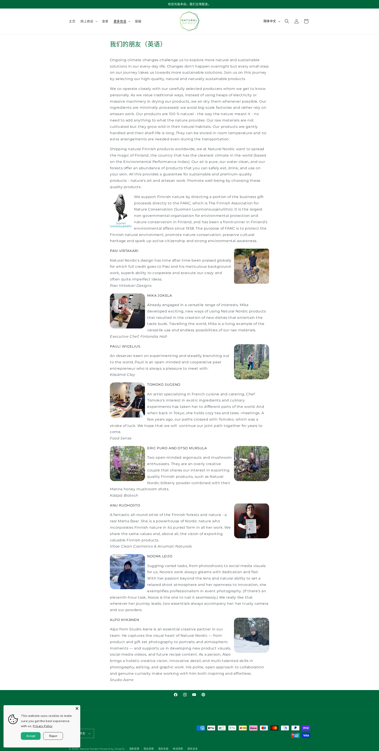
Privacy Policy (42, 726)
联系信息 (193, 748)
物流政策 (178, 748)
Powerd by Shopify (112, 748)
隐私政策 (149, 748)
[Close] (77, 708)
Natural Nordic (89, 748)
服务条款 (163, 748)
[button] (88, 21)
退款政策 (134, 748)
